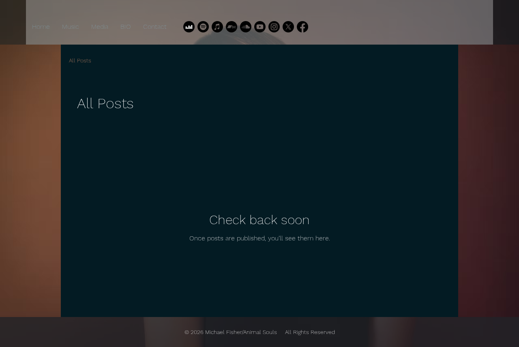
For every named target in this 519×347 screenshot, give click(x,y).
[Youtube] (260, 26)
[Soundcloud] (245, 26)
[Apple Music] (217, 26)
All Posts (80, 60)
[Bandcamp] (231, 26)
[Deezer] (189, 26)
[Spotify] (203, 26)
